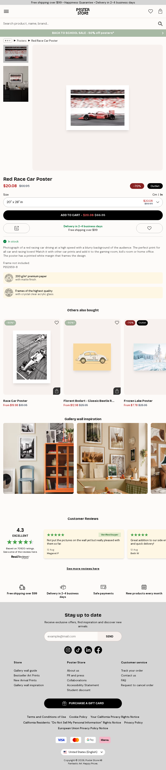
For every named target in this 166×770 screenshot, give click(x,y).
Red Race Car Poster (44, 40)
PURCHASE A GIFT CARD (86, 703)
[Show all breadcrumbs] (7, 41)
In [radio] (161, 194)
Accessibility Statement (83, 685)
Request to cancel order (137, 685)
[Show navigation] (6, 11)
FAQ (123, 680)
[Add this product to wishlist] (149, 228)
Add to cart (83, 215)
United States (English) (83, 752)
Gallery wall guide (25, 670)
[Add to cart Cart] (56, 391)
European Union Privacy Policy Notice (83, 728)
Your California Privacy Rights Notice (114, 717)
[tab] (150, 11)
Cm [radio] (154, 194)
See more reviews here (83, 568)
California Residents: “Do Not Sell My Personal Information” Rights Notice (72, 722)
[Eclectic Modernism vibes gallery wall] (38, 458)
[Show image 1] (15, 54)
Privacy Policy (133, 722)
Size (6, 194)
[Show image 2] (15, 84)
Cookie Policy (78, 717)
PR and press (75, 675)
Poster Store (92, 760)
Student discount (78, 690)
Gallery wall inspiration (29, 685)
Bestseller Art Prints (27, 675)
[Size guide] (16, 228)
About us (73, 670)
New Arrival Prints (25, 680)
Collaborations (77, 680)
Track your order (132, 670)
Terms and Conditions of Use (46, 717)
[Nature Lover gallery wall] (112, 458)
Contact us (128, 675)
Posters (22, 40)
